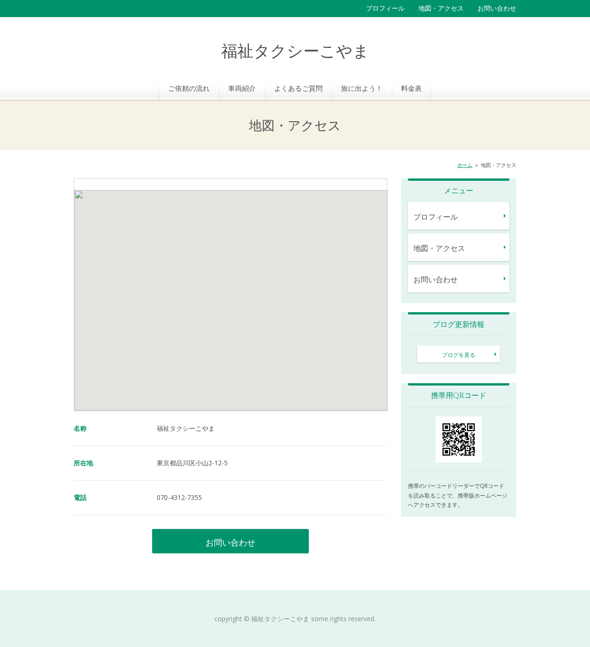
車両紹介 (242, 88)
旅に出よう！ (362, 88)
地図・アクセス (441, 8)
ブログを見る (458, 355)
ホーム (464, 164)
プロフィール (385, 8)
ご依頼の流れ (189, 88)
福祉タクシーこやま (295, 51)
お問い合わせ (497, 8)
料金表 (411, 88)
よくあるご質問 (298, 88)
